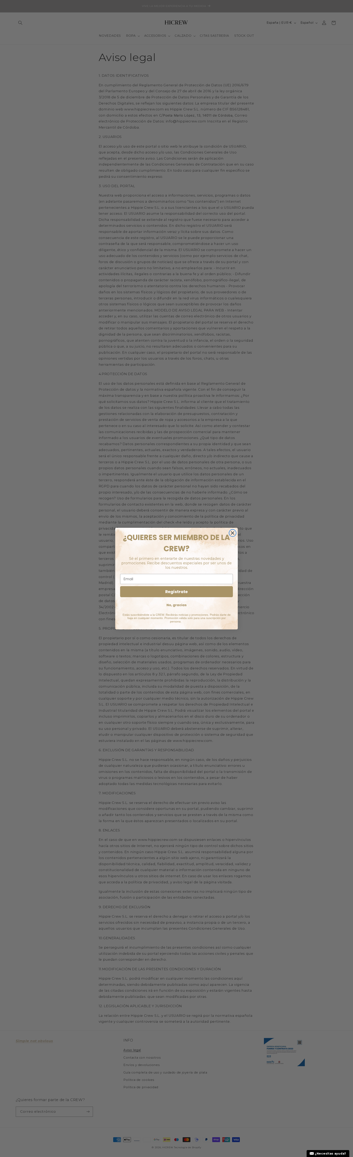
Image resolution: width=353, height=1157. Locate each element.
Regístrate (176, 592)
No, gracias (176, 605)
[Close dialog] (232, 533)
